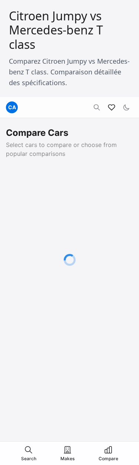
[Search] (96, 107)
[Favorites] (111, 107)
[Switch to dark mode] (126, 107)
